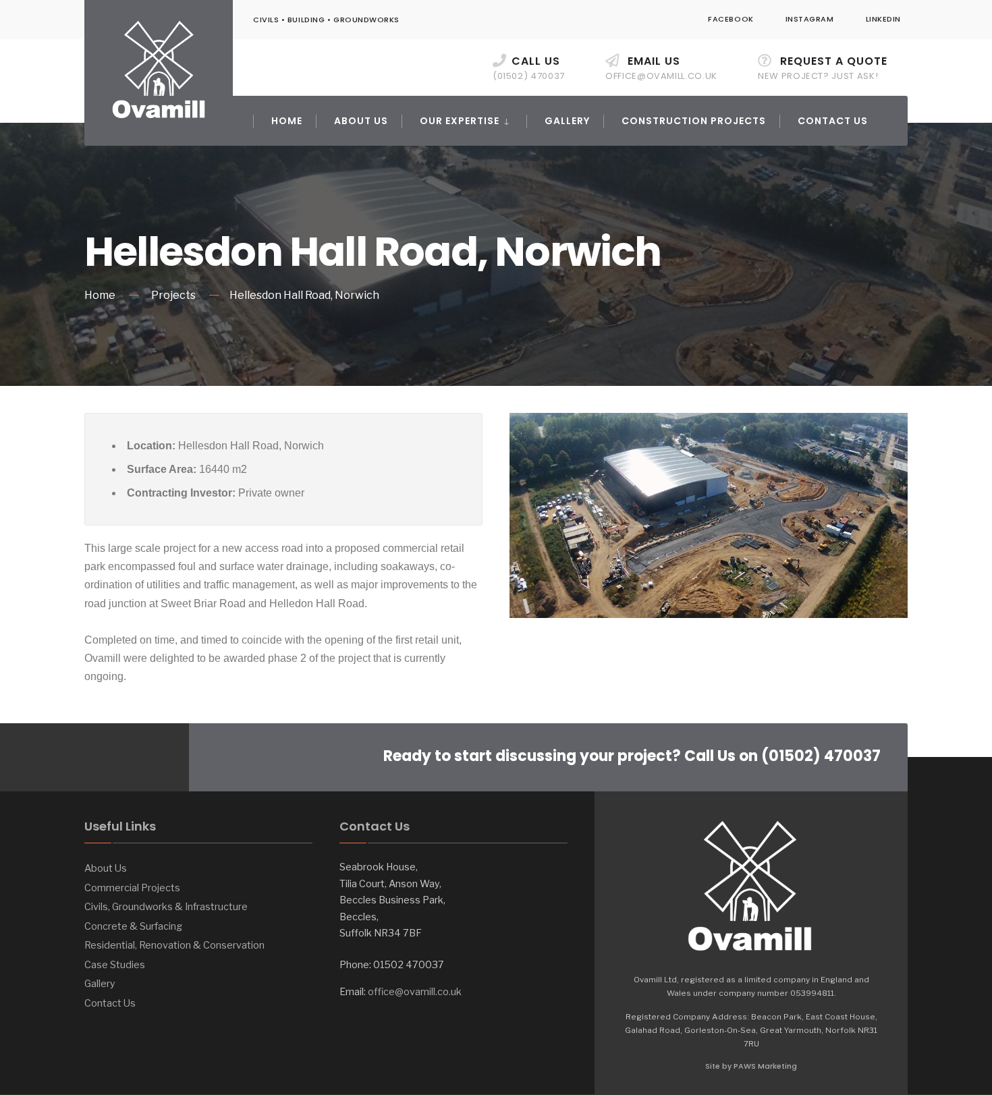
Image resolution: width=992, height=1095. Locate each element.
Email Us (661, 67)
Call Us (529, 67)
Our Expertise (459, 121)
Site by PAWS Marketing (751, 1066)
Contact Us (833, 121)
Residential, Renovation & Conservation (174, 945)
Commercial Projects (132, 888)
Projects (173, 295)
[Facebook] (96, 757)
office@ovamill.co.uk (415, 992)
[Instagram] (123, 757)
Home (286, 121)
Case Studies (114, 965)
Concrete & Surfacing (133, 926)
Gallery (567, 121)
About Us (361, 121)
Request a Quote (822, 67)
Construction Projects (694, 121)
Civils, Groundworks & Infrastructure (166, 907)
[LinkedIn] (150, 757)
